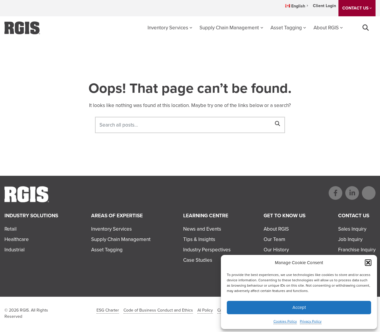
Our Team (274, 239)
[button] (368, 263)
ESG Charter (107, 310)
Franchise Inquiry (357, 249)
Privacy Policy (311, 321)
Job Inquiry (350, 239)
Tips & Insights (199, 239)
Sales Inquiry (352, 229)
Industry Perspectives (207, 249)
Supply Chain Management (229, 27)
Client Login (324, 6)
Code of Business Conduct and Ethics (158, 310)
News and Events (202, 229)
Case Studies (197, 260)
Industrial (14, 249)
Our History (276, 249)
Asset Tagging (286, 27)
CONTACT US (355, 8)
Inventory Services (168, 27)
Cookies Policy (285, 321)
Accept (299, 307)
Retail (10, 229)
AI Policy (205, 310)
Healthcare (16, 239)
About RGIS (326, 27)
